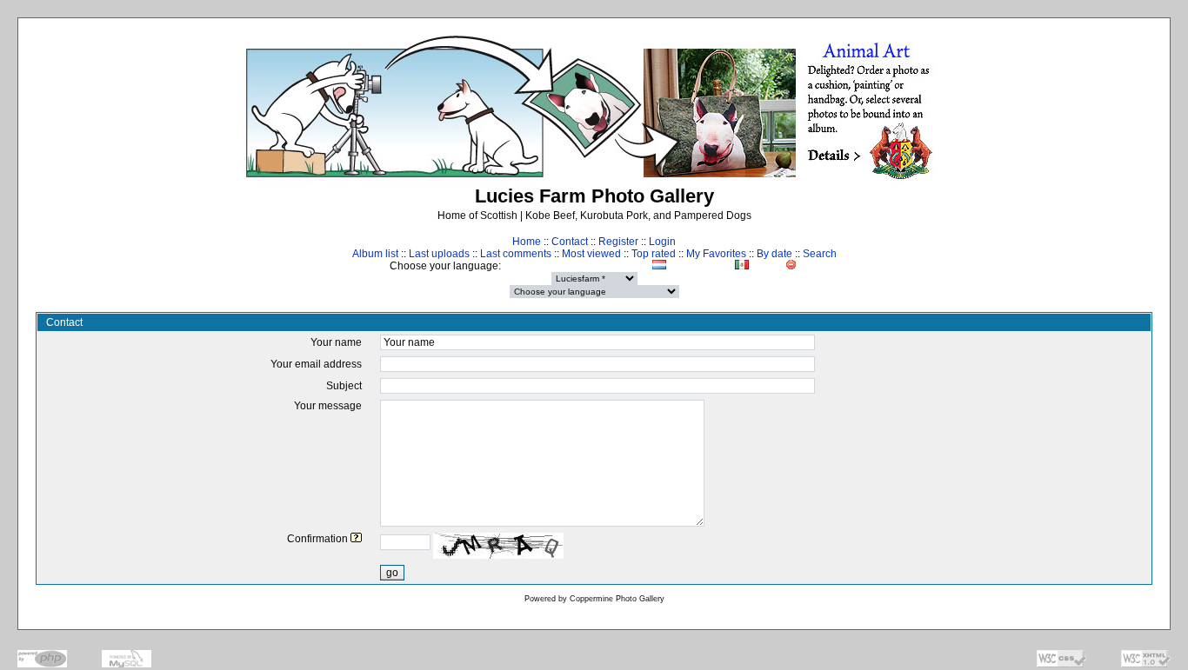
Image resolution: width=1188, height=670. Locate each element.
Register (618, 241)
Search (820, 254)
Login (662, 241)
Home (526, 241)
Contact (569, 241)
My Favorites (716, 254)
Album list (375, 254)
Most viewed (591, 254)
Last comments (515, 254)
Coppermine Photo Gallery (617, 598)
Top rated (653, 254)
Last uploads (439, 254)
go (392, 573)
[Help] (356, 539)
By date (774, 254)
